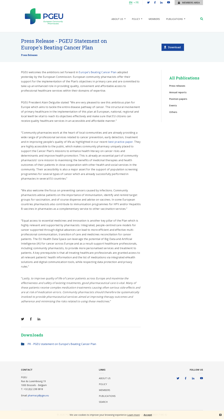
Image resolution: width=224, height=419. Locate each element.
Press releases (177, 85)
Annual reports (177, 92)
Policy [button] (136, 19)
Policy (103, 384)
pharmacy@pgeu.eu (38, 395)
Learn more (133, 414)
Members (154, 19)
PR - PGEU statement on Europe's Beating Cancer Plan (62, 344)
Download (174, 47)
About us (105, 378)
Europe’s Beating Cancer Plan (97, 72)
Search (103, 401)
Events (173, 105)
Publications (107, 396)
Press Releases (29, 55)
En (130, 2)
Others (173, 112)
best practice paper (120, 142)
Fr (137, 2)
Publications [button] (174, 19)
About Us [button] (117, 19)
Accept (148, 414)
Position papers (178, 98)
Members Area (191, 2)
